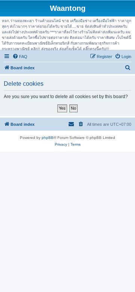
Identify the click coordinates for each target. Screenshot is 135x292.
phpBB (48, 138)
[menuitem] (19, 56)
